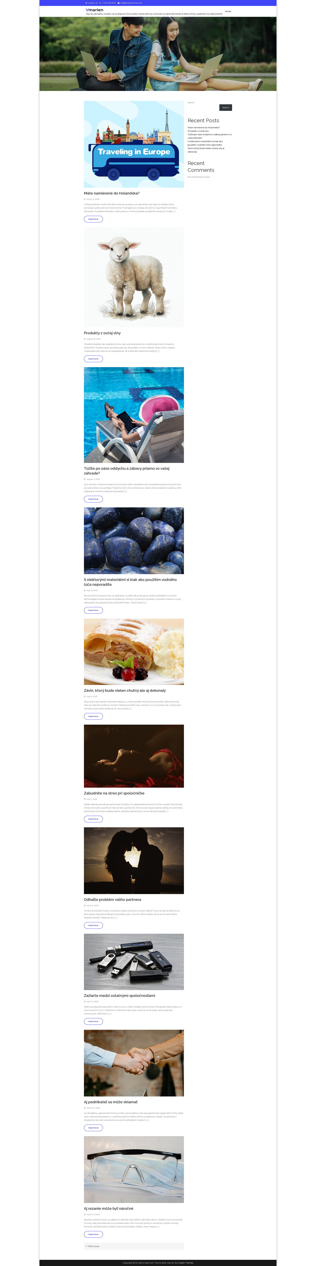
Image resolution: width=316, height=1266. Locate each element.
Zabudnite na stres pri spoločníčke (114, 793)
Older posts (93, 1246)
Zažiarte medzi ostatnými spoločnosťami (119, 995)
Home (228, 11)
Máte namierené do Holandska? (111, 193)
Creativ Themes (185, 1263)
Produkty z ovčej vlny (102, 333)
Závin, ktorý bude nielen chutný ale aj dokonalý (125, 690)
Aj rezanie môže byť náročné (108, 1208)
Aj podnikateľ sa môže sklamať (111, 1102)
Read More (93, 219)
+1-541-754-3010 (109, 3)
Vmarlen (94, 9)
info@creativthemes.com (131, 3)
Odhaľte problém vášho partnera (112, 899)
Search (191, 102)
